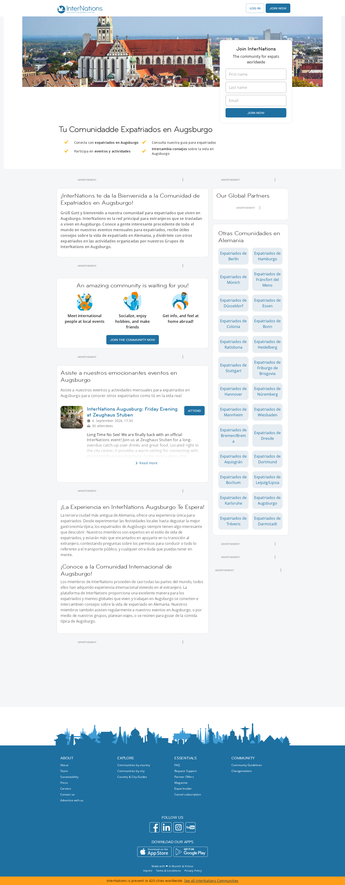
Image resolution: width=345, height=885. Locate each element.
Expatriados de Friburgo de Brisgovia (267, 368)
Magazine (181, 783)
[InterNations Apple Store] (154, 852)
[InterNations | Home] (78, 10)
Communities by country (133, 765)
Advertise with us (71, 800)
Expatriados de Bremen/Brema (233, 435)
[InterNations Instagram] (178, 827)
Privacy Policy (193, 870)
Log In (255, 8)
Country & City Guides (132, 777)
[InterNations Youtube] (190, 827)
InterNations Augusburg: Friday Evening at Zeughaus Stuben (132, 411)
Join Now (278, 8)
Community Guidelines (246, 765)
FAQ (177, 765)
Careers (65, 789)
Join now (255, 113)
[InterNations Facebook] (155, 827)
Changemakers (241, 771)
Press (64, 783)
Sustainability (69, 777)
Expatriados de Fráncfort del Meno (267, 279)
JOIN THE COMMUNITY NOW (132, 340)
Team (64, 771)
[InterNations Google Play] (190, 852)
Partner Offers (184, 777)
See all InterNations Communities (211, 880)
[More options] (183, 179)
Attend (194, 411)
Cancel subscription (187, 794)
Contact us (67, 794)
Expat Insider (183, 789)
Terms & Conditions (168, 870)
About (64, 765)
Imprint (147, 870)
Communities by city (131, 771)
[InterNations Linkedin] (166, 827)
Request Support (185, 771)
